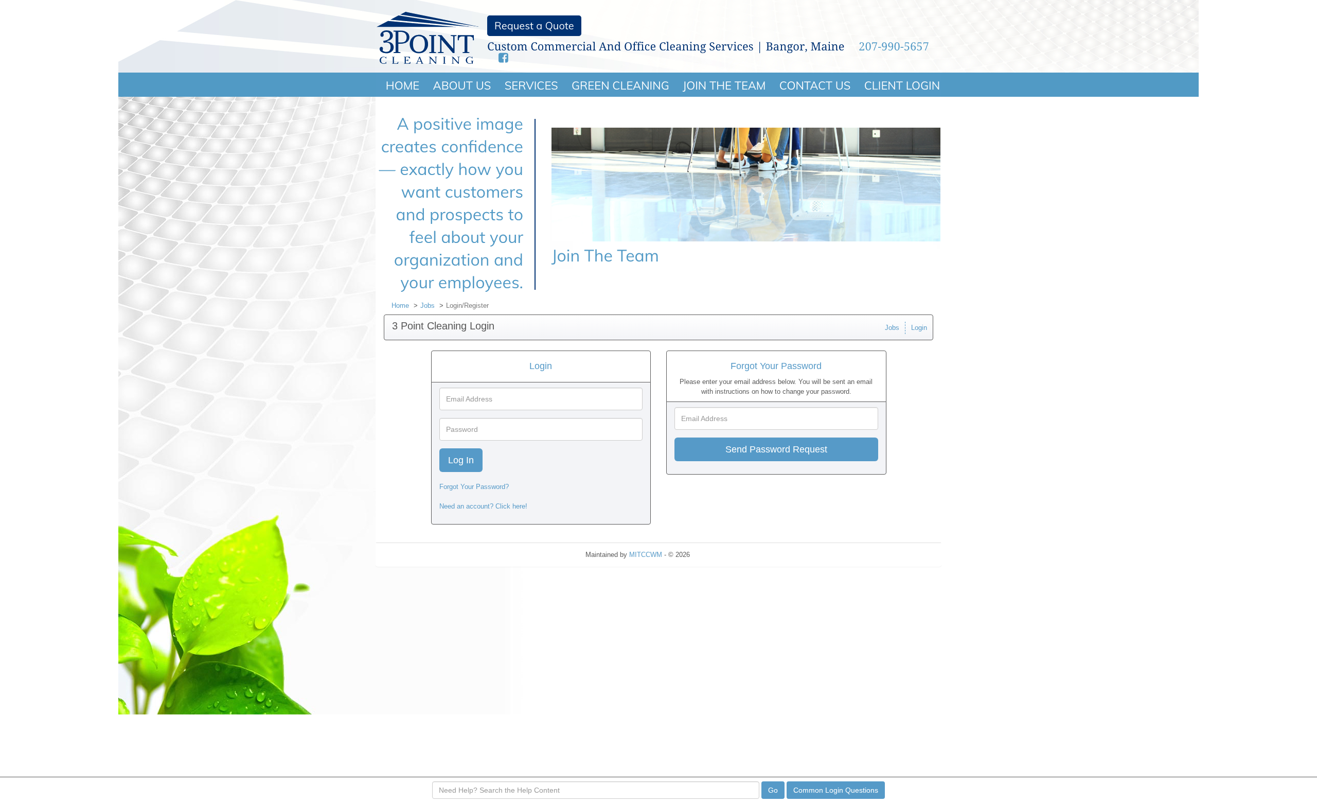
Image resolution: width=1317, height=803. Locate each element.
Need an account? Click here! (483, 506)
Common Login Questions (835, 790)
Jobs (427, 305)
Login (919, 327)
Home (400, 305)
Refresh (720, 554)
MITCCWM (645, 554)
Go (773, 790)
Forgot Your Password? (474, 487)
